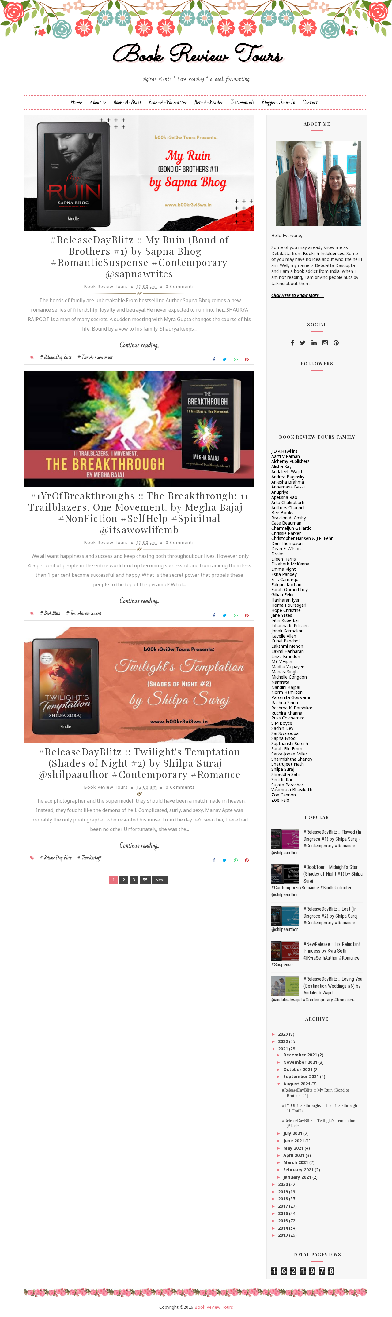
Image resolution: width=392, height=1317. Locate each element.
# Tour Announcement (95, 357)
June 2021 (294, 1140)
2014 (283, 1228)
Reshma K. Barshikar (291, 708)
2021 (283, 1049)
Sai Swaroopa (285, 733)
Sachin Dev (282, 728)
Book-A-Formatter (168, 102)
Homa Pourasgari (288, 605)
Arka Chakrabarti (287, 502)
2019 (283, 1191)
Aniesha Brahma (287, 482)
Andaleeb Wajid (286, 471)
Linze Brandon (285, 656)
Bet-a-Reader (208, 102)
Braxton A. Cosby (288, 518)
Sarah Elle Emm (286, 749)
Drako (277, 554)
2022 (283, 1041)
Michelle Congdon (289, 677)
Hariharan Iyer (285, 600)
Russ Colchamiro (288, 718)
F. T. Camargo (285, 579)
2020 (283, 1184)
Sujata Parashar (287, 785)
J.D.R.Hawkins (284, 451)
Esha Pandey (284, 574)
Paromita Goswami (290, 697)
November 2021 (300, 1062)
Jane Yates (281, 615)
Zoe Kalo (280, 800)
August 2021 (297, 1084)
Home (76, 102)
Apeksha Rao (284, 497)
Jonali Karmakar (287, 631)
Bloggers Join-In (279, 102)
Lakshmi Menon (287, 646)
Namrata (280, 682)
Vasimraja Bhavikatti (291, 789)
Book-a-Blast (127, 102)
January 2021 (297, 1177)
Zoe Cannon (283, 795)
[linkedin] (314, 342)
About (95, 102)
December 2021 (300, 1055)
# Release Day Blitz (56, 357)
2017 (283, 1206)
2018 (283, 1199)
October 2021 (298, 1069)
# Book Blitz (50, 613)
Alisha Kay (281, 466)
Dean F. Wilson (286, 548)
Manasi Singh (284, 672)
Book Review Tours (196, 56)
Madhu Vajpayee (287, 666)
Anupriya (279, 492)
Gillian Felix (282, 595)
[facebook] (292, 342)
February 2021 (299, 1169)
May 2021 (294, 1148)
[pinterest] (336, 342)
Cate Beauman (286, 523)
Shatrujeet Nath (287, 764)
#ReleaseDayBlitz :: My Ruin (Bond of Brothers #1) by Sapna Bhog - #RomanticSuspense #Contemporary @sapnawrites (139, 256)
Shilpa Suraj (282, 769)
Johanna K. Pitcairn (290, 625)
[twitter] (303, 342)
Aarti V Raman (285, 456)
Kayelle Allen (283, 636)
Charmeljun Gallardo (291, 528)
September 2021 (301, 1076)
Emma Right (283, 569)
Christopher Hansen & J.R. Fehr (302, 538)
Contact (310, 102)
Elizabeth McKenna (290, 564)
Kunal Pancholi (285, 641)
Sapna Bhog (283, 738)
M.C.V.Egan (281, 661)
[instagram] (325, 342)
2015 (283, 1221)
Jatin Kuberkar (285, 620)
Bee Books (282, 512)
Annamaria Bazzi (288, 487)
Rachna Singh (284, 702)
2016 (283, 1213)
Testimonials (242, 102)
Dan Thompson (287, 543)
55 (145, 880)
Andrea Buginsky (287, 477)
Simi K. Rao (282, 779)
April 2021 (294, 1155)
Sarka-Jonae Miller (289, 754)
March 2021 (296, 1162)
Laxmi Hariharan (287, 651)
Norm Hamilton (287, 692)
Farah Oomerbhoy (289, 589)
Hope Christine (286, 610)
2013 (283, 1235)
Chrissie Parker (286, 533)
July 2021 (293, 1133)
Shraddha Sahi (285, 774)
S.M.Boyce (281, 723)
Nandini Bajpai (285, 687)
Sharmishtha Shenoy (291, 759)
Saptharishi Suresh (289, 743)
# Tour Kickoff (89, 858)
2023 (283, 1034)
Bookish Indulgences (323, 253)
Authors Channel (287, 507)
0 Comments (180, 286)
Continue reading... (139, 345)
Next (160, 880)
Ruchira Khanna (286, 713)
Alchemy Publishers (290, 461)
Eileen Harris (283, 559)
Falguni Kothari (286, 584)
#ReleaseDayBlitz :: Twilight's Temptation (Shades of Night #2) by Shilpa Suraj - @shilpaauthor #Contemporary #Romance (139, 763)
